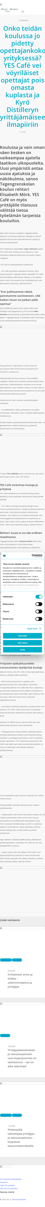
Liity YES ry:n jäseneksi (8, 1188)
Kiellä (22, 650)
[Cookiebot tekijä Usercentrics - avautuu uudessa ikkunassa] (32, 555)
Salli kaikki (22, 636)
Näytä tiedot (32, 629)
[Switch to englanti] (14, 9)
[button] (22, 11)
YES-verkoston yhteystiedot (10, 1179)
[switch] (38, 604)
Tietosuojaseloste (19, 1199)
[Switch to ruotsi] (4, 9)
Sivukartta (4, 1182)
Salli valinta (22, 643)
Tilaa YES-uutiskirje (7, 1185)
